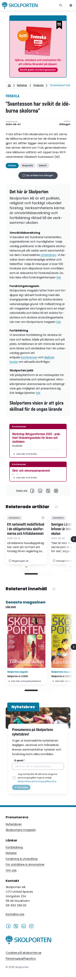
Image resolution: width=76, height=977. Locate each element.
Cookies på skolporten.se (23, 953)
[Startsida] (9, 85)
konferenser (29, 357)
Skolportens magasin (21, 830)
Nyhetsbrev (14, 824)
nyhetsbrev (48, 255)
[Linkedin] (40, 490)
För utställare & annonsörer (25, 864)
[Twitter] (48, 490)
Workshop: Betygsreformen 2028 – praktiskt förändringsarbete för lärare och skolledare (36, 438)
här (58, 277)
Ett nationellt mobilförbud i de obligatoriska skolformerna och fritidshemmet (25, 529)
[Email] (56, 490)
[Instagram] (31, 926)
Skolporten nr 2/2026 (61, 676)
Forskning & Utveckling (21, 859)
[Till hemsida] (28, 940)
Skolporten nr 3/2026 (17, 676)
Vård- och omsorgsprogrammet (31, 471)
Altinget (64, 124)
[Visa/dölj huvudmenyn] (71, 5)
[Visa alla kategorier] (43, 518)
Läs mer (11, 607)
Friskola (38, 85)
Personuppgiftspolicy (21, 959)
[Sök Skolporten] (61, 5)
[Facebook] (32, 490)
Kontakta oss (15, 914)
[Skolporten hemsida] (20, 5)
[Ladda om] (56, 507)
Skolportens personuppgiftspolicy (37, 781)
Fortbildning (14, 847)
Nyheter (22, 85)
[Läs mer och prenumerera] (26, 641)
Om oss (11, 870)
